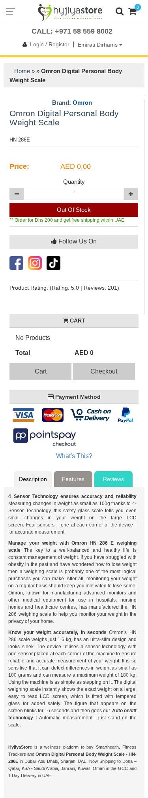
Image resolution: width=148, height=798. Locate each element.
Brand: (72, 103)
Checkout (103, 371)
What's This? (74, 456)
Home (22, 71)
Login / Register (49, 44)
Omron (82, 102)
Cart (41, 371)
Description (33, 479)
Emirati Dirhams (98, 45)
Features (73, 479)
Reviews (113, 479)
